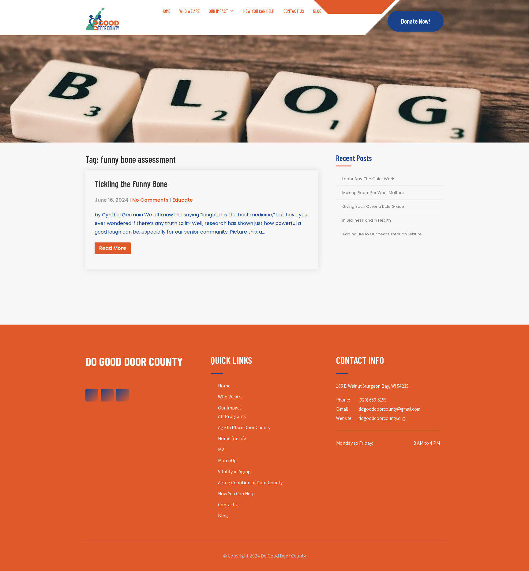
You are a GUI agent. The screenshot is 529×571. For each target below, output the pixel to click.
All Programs (232, 416)
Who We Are (189, 11)
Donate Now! (415, 21)
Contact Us (293, 11)
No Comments (150, 200)
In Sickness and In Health (366, 220)
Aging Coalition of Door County (250, 482)
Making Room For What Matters (373, 193)
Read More (112, 248)
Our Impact (218, 11)
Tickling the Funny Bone (131, 183)
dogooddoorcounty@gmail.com (389, 409)
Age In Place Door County (244, 427)
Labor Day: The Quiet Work (368, 179)
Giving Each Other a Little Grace (373, 206)
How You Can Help (258, 11)
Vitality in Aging (234, 471)
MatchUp (227, 460)
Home (166, 11)
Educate (182, 200)
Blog (317, 11)
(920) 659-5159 (372, 400)
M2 (221, 449)
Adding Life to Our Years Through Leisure (382, 234)
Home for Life (232, 438)
